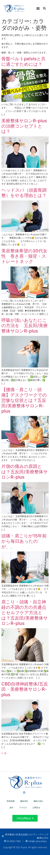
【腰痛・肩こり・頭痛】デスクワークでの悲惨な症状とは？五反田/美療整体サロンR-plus (24, 400)
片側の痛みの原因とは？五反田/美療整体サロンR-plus (24, 472)
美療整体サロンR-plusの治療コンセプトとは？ (24, 126)
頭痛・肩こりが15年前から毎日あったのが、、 (24, 541)
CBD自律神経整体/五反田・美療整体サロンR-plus (24, 689)
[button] (38, 8)
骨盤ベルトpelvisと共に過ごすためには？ (23, 61)
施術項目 (24, 801)
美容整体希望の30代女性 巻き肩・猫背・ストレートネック (24, 256)
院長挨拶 (11, 801)
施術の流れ (38, 801)
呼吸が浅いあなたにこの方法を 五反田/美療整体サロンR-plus (24, 325)
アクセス (23, 807)
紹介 (12, 807)
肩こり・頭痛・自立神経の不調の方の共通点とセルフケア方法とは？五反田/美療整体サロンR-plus (24, 612)
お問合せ (36, 807)
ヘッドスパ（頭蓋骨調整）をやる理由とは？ (24, 192)
